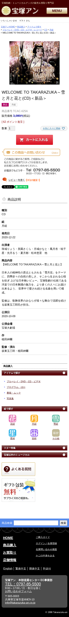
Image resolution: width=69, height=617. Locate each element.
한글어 (47, 568)
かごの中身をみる (45, 555)
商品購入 (21, 27)
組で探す (8, 408)
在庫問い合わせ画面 (46, 549)
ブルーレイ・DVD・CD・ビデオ (24, 381)
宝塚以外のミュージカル (17, 454)
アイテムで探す (34, 27)
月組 (51, 30)
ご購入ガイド (43, 537)
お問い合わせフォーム (18, 591)
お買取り (9, 552)
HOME (8, 538)
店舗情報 (9, 560)
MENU (57, 11)
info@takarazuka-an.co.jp (20, 602)
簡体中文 (34, 568)
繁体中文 (20, 568)
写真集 (10, 398)
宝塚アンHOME (8, 27)
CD (45, 30)
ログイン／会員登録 (46, 543)
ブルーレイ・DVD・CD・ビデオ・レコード (22, 30)
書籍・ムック (14, 392)
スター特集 (10, 448)
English (7, 568)
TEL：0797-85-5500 (23, 584)
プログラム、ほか (16, 387)
